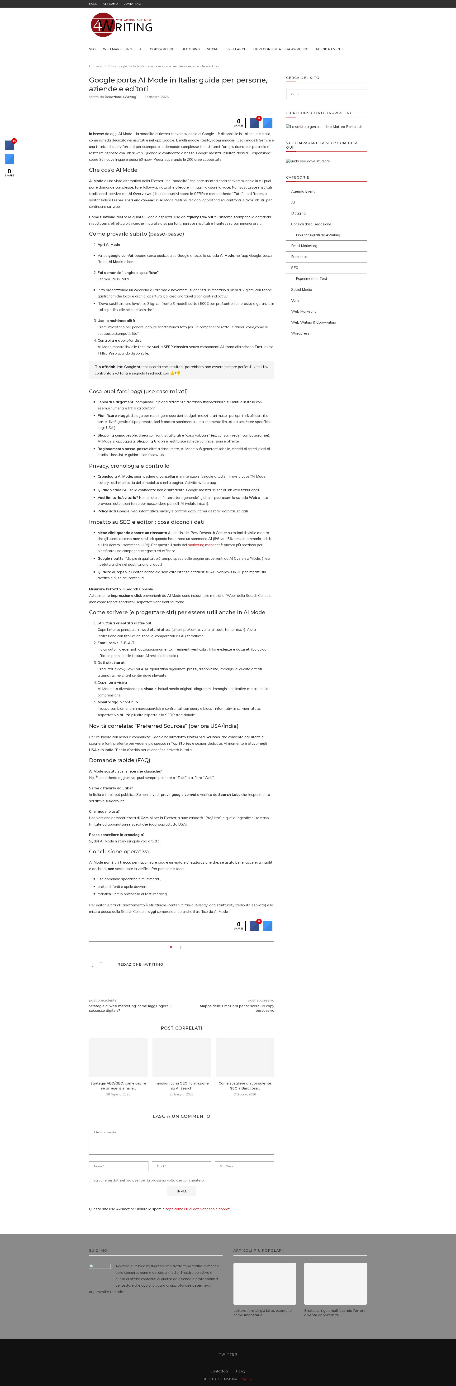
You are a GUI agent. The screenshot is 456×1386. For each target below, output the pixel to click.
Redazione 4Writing (120, 97)
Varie (295, 300)
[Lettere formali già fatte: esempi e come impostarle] (264, 1284)
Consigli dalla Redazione (311, 224)
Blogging (191, 49)
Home (93, 3)
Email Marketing (304, 245)
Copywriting (162, 49)
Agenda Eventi (329, 49)
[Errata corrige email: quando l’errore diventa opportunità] (335, 1284)
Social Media (301, 289)
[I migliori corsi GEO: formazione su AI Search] (181, 1057)
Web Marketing (117, 49)
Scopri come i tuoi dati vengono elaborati (196, 1209)
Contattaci (132, 3)
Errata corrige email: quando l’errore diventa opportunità (335, 1313)
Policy (241, 1371)
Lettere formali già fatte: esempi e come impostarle (262, 1313)
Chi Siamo (110, 3)
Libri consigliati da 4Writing (281, 49)
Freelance (236, 49)
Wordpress (300, 333)
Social (213, 49)
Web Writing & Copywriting (313, 322)
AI (141, 49)
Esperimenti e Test (311, 278)
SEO (92, 49)
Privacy (246, 1379)
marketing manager (204, 545)
